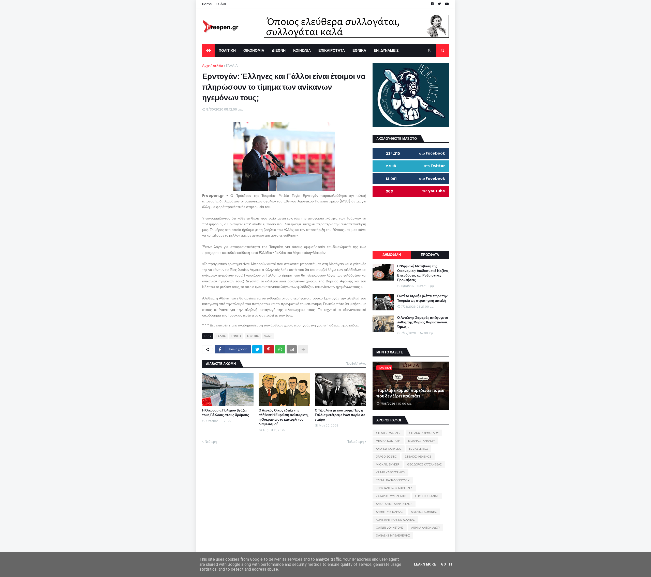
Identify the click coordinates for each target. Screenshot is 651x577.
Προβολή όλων (356, 363)
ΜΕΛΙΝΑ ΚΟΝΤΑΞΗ (388, 441)
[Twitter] (257, 349)
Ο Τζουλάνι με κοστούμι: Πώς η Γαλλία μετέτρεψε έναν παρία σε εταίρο (340, 415)
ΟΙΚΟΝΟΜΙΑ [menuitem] (253, 50)
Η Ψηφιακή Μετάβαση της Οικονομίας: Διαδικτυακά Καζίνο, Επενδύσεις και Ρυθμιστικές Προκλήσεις (423, 273)
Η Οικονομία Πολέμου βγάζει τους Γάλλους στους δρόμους (225, 412)
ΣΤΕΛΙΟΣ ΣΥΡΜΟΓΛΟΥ (424, 433)
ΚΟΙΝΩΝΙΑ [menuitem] (302, 50)
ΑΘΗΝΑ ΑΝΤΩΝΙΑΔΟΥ (425, 528)
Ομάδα (221, 4)
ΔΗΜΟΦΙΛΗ (391, 254)
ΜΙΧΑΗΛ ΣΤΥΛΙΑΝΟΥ (421, 441)
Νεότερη (211, 441)
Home (207, 4)
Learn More (425, 564)
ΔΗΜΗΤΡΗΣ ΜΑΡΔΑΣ (389, 512)
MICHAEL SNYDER (387, 464)
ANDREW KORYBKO (388, 449)
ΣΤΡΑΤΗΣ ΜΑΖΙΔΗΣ (388, 433)
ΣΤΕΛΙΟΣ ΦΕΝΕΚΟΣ (418, 457)
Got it (447, 564)
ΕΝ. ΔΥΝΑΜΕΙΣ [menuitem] (386, 50)
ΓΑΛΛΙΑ (232, 65)
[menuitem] (208, 50)
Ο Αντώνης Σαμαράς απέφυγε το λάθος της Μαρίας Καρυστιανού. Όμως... (422, 322)
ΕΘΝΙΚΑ (236, 336)
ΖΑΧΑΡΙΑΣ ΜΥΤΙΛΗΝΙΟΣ (391, 496)
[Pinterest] (269, 349)
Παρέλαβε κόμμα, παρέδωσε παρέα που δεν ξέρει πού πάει (410, 393)
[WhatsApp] (280, 349)
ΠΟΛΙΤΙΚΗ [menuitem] (227, 50)
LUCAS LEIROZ (418, 449)
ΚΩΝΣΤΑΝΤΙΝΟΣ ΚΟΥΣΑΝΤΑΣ (395, 520)
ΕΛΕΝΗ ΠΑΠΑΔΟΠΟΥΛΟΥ (392, 480)
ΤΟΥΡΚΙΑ (253, 336)
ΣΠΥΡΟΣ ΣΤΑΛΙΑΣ (426, 496)
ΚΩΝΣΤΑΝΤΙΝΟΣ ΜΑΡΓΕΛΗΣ (394, 488)
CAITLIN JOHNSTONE (389, 528)
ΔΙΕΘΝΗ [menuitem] (279, 50)
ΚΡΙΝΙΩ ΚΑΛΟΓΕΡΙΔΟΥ (390, 472)
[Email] (292, 349)
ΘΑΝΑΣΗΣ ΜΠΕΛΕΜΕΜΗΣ (393, 535)
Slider (268, 336)
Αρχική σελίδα (212, 65)
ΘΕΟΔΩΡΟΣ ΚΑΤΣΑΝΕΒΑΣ (424, 464)
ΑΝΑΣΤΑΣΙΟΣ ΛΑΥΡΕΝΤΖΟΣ (394, 504)
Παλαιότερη (355, 441)
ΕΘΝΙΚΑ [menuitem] (359, 50)
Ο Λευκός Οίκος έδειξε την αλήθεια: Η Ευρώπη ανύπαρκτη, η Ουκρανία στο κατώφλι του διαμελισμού (283, 417)
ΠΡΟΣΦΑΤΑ (430, 254)
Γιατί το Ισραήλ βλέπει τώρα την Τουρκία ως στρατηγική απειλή (422, 298)
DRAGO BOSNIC (386, 457)
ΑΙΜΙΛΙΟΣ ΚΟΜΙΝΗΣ (424, 512)
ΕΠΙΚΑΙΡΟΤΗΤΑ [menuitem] (331, 50)
